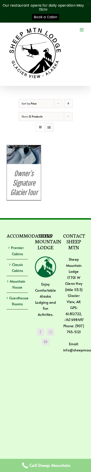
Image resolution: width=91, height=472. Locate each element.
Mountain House (17, 284)
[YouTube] (45, 341)
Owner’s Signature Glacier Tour (24, 183)
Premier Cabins (17, 250)
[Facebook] (40, 332)
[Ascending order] (68, 103)
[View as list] (49, 127)
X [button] (88, 4)
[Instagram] (50, 332)
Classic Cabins (17, 267)
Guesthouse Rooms (17, 300)
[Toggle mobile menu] (82, 29)
